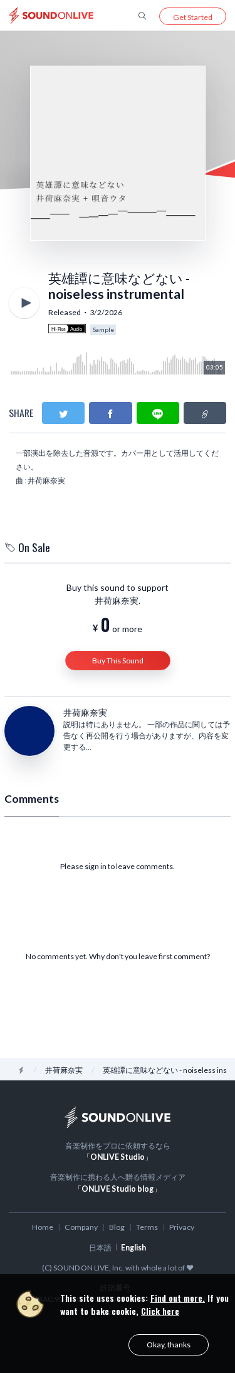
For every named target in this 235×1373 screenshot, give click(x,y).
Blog (117, 1227)
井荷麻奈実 (85, 712)
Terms (147, 1227)
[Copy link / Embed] (205, 413)
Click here (160, 1310)
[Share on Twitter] (63, 413)
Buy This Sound (118, 660)
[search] (142, 15)
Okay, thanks (169, 1344)
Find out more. (177, 1297)
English (133, 1247)
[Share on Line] (158, 413)
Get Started (192, 17)
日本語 (100, 1247)
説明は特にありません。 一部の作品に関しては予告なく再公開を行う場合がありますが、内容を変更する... (146, 736)
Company (81, 1227)
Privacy (181, 1227)
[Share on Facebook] (110, 413)
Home (42, 1227)
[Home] (21, 1070)
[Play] (24, 303)
